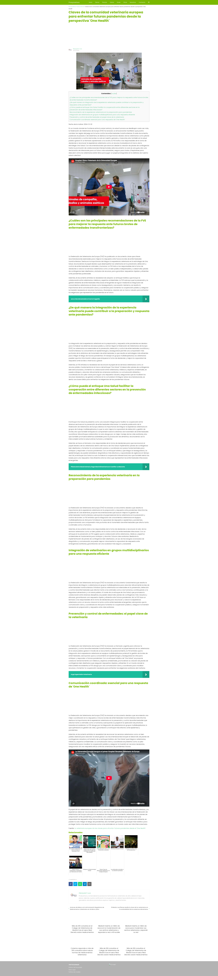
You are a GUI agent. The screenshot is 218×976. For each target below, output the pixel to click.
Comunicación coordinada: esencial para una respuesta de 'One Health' (97, 119)
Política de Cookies (74, 972)
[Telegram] (85, 884)
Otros (125, 2)
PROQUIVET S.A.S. (77, 49)
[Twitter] (75, 884)
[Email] (89, 884)
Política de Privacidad (75, 967)
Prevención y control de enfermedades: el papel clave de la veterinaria (97, 117)
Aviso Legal (72, 970)
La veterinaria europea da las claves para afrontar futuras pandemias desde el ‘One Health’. (110, 828)
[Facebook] (71, 884)
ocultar (113, 94)
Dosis (118, 2)
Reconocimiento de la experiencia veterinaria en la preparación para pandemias (101, 112)
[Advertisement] (109, 35)
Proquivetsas (74, 2)
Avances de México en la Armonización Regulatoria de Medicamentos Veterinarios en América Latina (87, 908)
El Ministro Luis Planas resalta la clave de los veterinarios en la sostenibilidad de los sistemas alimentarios (129, 908)
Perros (97, 2)
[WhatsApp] (80, 884)
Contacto (142, 2)
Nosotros (133, 2)
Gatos (112, 2)
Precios (104, 2)
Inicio (90, 2)
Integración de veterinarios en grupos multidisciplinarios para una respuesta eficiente (102, 115)
